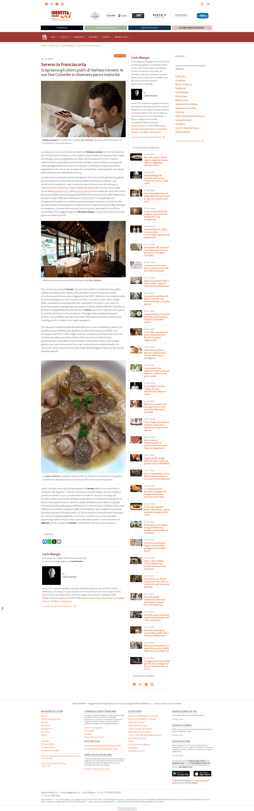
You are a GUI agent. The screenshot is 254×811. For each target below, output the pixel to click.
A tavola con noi (136, 751)
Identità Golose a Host (139, 732)
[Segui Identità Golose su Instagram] (52, 4)
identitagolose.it (60, 598)
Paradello (94, 327)
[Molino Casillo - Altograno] (116, 15)
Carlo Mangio (68, 45)
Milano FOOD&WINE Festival (142, 716)
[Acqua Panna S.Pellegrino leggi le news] (95, 16)
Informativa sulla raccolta (127, 809)
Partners (45, 732)
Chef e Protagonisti (51, 719)
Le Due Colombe (83, 191)
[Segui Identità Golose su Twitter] (57, 4)
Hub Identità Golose (105, 28)
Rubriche (78, 37)
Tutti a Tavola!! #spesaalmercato (144, 735)
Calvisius (62, 495)
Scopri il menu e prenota (96, 769)
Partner (93, 37)
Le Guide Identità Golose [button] (191, 28)
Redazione (46, 728)
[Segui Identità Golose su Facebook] (46, 4)
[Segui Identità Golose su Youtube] (62, 4)
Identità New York (137, 725)
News (44, 735)
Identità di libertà (137, 738)
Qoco (131, 741)
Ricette (64, 37)
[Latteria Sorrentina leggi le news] (202, 16)
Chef (53, 37)
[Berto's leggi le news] (159, 16)
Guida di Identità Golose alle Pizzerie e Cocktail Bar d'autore (149, 128)
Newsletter (121, 37)
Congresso (61, 28)
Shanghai (133, 747)
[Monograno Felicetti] (181, 16)
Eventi (106, 37)
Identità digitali (149, 28)
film (87, 505)
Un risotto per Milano (139, 744)
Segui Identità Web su (144, 676)
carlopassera (66, 601)
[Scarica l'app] (181, 773)
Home (44, 45)
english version (120, 56)
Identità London (136, 722)
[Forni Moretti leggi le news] (138, 16)
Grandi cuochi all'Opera (140, 728)
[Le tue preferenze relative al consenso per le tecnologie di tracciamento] (2, 608)
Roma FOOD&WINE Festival (142, 719)
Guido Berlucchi (61, 191)
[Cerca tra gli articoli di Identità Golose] (203, 4)
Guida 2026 (177, 719)
